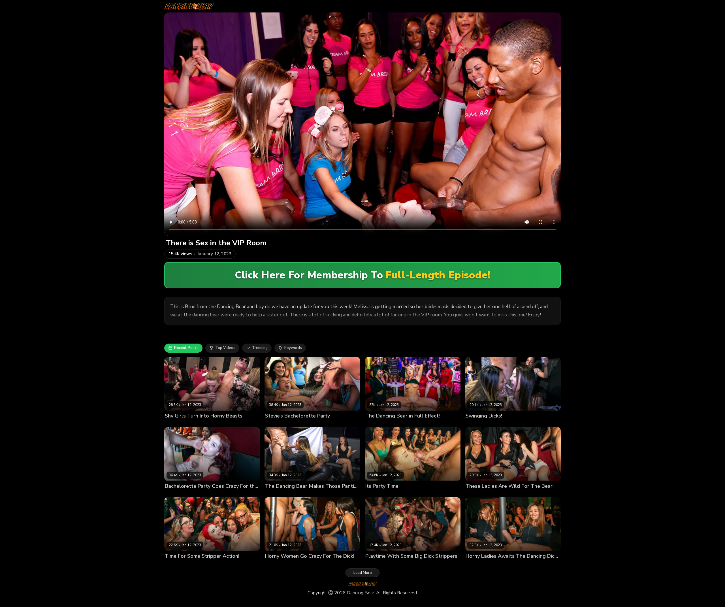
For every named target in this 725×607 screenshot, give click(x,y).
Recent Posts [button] (186, 347)
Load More (362, 572)
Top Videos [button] (225, 347)
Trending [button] (260, 347)
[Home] (189, 6)
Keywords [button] (293, 347)
